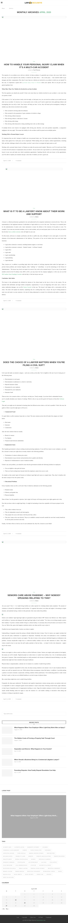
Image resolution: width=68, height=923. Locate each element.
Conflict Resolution (36, 850)
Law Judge (43, 862)
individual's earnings (45, 859)
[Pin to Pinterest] (63, 160)
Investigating (21, 862)
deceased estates (7, 856)
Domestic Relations (59, 856)
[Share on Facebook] (60, 160)
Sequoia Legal (7, 874)
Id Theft (41, 917)
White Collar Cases (8, 877)
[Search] (66, 2)
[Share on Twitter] (61, 160)
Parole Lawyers (23, 868)
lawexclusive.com (41, 920)
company (24, 850)
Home (3, 8)
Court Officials (21, 853)
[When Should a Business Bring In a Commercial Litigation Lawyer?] (7, 762)
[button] (3, 816)
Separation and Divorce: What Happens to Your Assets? (33, 749)
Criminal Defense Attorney (36, 853)
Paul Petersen (36, 70)
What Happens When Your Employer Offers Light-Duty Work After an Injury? (39, 727)
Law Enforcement (33, 862)
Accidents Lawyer (19, 847)
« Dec (3, 909)
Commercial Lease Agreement (11, 850)
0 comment (18, 160)
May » (7, 909)
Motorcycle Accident (45, 865)
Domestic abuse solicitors (43, 856)
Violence (48, 874)
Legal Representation (21, 865)
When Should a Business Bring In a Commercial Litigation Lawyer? (36, 759)
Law (18, 917)
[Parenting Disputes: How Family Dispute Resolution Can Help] (7, 772)
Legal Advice (53, 862)
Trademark (48, 917)
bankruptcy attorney (33, 847)
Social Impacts (18, 874)
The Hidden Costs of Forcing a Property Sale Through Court (34, 738)
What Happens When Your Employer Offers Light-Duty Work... (34, 815)
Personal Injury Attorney (38, 868)
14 (15, 900)
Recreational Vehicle (49, 871)
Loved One (33, 865)
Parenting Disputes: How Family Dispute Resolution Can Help (35, 770)
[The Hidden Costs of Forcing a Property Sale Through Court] (7, 740)
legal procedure (7, 865)
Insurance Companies (8, 862)
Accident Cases (7, 847)
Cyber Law (33, 917)
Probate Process (19, 871)
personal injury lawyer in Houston (32, 82)
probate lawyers (7, 871)
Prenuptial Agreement (54, 868)
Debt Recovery (51, 853)
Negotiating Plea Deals (9, 868)
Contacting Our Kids (8, 853)
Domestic (30, 856)
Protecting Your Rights (33, 871)
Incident (33, 859)
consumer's (48, 850)
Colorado (45, 847)
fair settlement (7, 859)
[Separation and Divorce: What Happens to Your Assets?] (7, 751)
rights (60, 871)
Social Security (29, 874)
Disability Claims (20, 856)
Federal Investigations (21, 859)
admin (36, 217)
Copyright (24, 917)
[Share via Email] (65, 160)
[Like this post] (57, 160)
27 (6, 905)
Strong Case (40, 874)
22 (24, 903)
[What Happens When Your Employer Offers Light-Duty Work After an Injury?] (7, 730)
